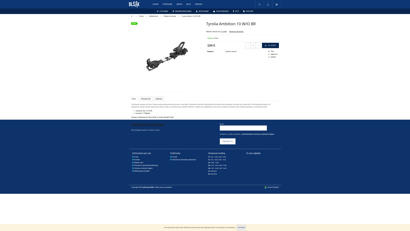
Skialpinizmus (222, 11)
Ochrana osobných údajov (143, 168)
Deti (237, 11)
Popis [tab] (134, 99)
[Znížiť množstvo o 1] (248, 45)
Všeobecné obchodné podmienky (146, 165)
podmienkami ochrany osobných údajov (258, 134)
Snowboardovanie (183, 11)
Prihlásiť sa (228, 141)
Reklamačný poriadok (142, 171)
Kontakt (137, 160)
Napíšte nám (138, 163)
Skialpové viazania (231, 51)
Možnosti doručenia (236, 32)
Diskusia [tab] (159, 99)
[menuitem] (155, 4)
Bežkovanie (204, 11)
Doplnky (250, 11)
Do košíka (272, 45)
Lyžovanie (163, 11)
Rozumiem (241, 227)
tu (234, 227)
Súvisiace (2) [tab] (145, 99)
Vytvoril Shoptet (273, 187)
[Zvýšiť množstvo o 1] (258, 45)
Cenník (174, 157)
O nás (136, 157)
